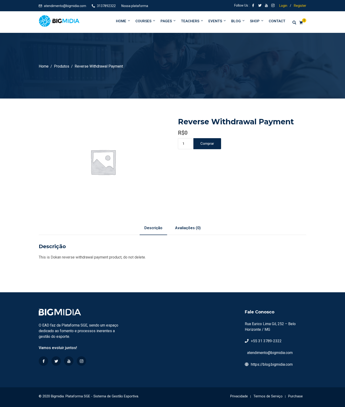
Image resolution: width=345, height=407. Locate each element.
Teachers (190, 21)
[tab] (153, 228)
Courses (143, 21)
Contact (277, 21)
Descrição (153, 228)
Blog (236, 21)
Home (121, 21)
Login (283, 6)
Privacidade (239, 396)
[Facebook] (43, 361)
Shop (255, 21)
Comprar (207, 143)
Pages (166, 21)
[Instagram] (81, 361)
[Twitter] (56, 361)
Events (215, 21)
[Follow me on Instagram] (273, 6)
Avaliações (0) (188, 228)
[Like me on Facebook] (253, 6)
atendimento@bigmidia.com (65, 6)
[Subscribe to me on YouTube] (266, 6)
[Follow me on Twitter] (259, 6)
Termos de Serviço (268, 396)
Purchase (295, 396)
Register (300, 6)
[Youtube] (68, 361)
